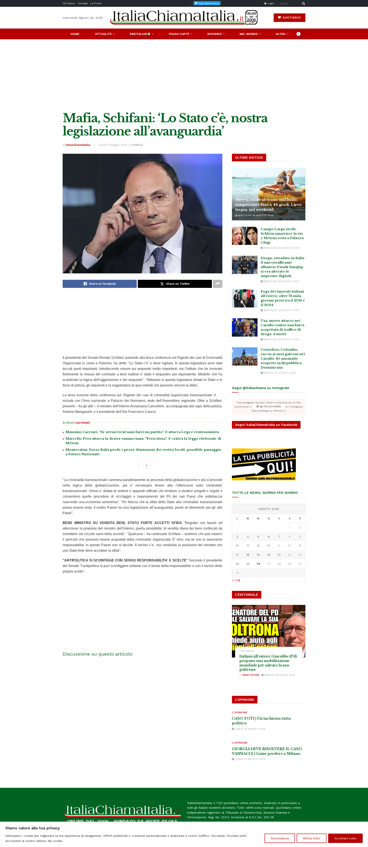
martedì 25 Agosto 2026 (279, 373)
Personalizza (280, 838)
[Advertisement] (184, 75)
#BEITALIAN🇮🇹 (140, 34)
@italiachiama (270, 406)
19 (258, 554)
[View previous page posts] (138, 466)
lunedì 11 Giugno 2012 (112, 144)
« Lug (236, 579)
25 (248, 563)
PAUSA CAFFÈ (179, 34)
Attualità (103, 34)
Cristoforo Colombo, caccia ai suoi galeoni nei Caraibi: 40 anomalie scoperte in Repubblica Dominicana (283, 358)
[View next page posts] (146, 466)
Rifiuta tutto (311, 838)
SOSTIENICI (291, 17)
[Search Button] (303, 3)
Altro (281, 34)
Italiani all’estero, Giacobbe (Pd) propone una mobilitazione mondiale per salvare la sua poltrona (268, 663)
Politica (137, 144)
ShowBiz (214, 34)
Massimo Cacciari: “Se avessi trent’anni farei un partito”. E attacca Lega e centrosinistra (142, 432)
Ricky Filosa (251, 675)
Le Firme (96, 3)
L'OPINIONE (239, 712)
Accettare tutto (345, 838)
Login (270, 3)
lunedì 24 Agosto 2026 (249, 729)
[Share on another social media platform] (217, 284)
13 (268, 545)
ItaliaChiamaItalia (78, 144)
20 (268, 554)
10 (237, 545)
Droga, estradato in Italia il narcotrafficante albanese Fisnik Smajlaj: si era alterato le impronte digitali (282, 267)
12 (258, 545)
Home (74, 34)
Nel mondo (249, 34)
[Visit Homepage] (184, 17)
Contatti (83, 3)
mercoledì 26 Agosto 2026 (255, 215)
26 (258, 563)
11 (248, 545)
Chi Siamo (69, 3)
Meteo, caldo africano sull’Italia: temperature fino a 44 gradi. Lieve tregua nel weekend (268, 204)
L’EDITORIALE (247, 651)
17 (237, 554)
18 (247, 554)
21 (279, 554)
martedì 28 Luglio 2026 (279, 675)
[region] (184, 834)
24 (237, 563)
